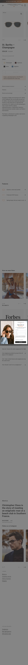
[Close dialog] (26, 321)
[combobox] (20, 334)
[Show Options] (25, 334)
